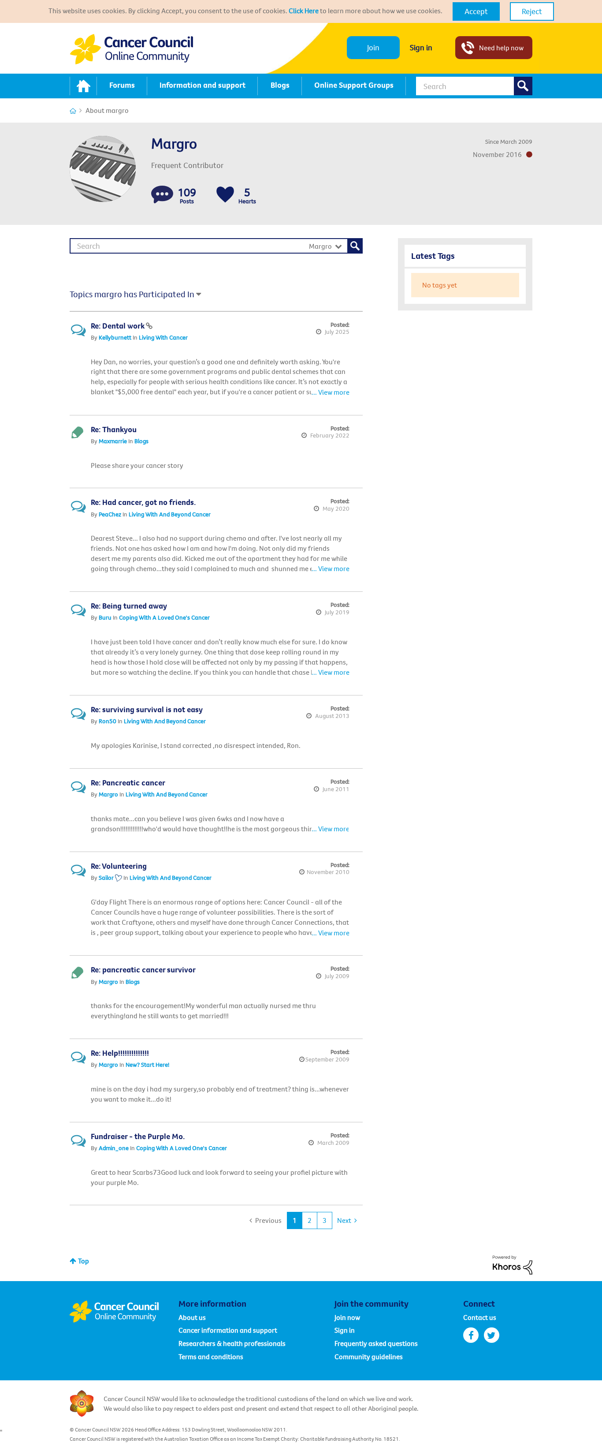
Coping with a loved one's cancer (164, 617)
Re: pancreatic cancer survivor (143, 969)
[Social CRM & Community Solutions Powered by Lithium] (512, 1264)
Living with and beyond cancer (170, 514)
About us (192, 1317)
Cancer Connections (73, 111)
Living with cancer (163, 337)
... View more (330, 392)
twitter (491, 1335)
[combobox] (474, 86)
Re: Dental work (118, 326)
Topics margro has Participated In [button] (132, 293)
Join (373, 47)
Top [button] (83, 1260)
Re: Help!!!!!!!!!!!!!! (120, 1053)
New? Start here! (147, 1065)
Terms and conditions (210, 1356)
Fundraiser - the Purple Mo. (138, 1136)
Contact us (479, 1317)
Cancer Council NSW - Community (131, 49)
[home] (83, 86)
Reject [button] (532, 11)
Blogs (141, 441)
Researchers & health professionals (232, 1343)
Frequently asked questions (376, 1343)
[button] (476, 11)
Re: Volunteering (119, 866)
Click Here (304, 10)
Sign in (421, 47)
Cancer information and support (227, 1330)
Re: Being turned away (129, 606)
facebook (471, 1335)
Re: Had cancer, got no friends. (143, 502)
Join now (347, 1317)
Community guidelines (368, 1356)
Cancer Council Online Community (123, 1312)
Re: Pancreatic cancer (128, 782)
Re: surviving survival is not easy (147, 709)
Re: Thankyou (114, 429)
